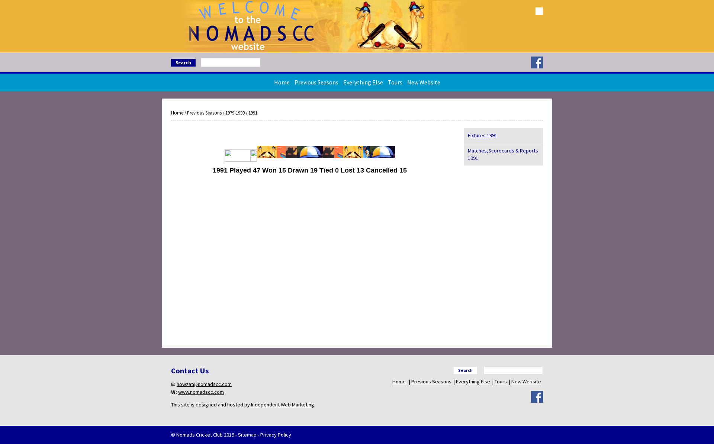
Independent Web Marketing (282, 404)
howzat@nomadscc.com (204, 384)
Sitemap (247, 434)
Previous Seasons (316, 82)
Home (282, 82)
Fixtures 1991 (482, 135)
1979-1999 (235, 113)
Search (183, 62)
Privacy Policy (275, 434)
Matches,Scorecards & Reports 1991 (503, 154)
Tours (395, 82)
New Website (423, 82)
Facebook (537, 62)
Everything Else (363, 82)
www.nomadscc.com (201, 392)
